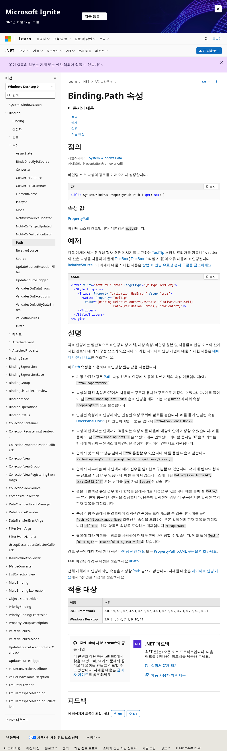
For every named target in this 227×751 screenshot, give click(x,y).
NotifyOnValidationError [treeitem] (34, 234)
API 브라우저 (104, 81)
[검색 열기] (206, 39)
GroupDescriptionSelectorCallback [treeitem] (32, 547)
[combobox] (30, 86)
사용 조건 (149, 748)
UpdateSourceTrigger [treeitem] (32, 280)
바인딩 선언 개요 (131, 551)
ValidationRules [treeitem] (27, 318)
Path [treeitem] (19, 242)
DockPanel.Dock (90, 421)
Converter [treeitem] (23, 169)
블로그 (49, 748)
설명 (74, 128)
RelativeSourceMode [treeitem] (24, 639)
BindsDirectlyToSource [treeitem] (32, 161)
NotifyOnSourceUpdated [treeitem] (34, 218)
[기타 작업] (216, 81)
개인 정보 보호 (84, 748)
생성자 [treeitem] (17, 129)
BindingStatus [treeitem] (19, 415)
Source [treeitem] (21, 258)
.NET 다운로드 (209, 51)
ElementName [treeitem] (26, 194)
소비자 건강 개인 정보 (118, 748)
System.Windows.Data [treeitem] (25, 105)
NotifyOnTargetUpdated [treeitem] (34, 226)
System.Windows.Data (105, 158)
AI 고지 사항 (12, 748)
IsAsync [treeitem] (21, 202)
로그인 (217, 38)
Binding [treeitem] (18, 121)
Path (76, 366)
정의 (74, 117)
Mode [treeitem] (20, 210)
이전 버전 (32, 748)
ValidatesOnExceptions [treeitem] (33, 296)
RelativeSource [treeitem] (27, 250)
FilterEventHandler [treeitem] (23, 536)
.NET (85, 81)
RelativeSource (80, 264)
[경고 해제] (218, 8)
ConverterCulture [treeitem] (29, 178)
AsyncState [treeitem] (24, 153)
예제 (74, 122)
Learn (72, 81)
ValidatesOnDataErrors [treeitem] (33, 288)
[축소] (55, 77)
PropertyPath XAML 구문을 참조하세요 (185, 551)
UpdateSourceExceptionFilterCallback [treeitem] (31, 650)
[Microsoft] (8, 39)
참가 (66, 748)
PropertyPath (79, 218)
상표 (164, 748)
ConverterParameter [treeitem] (31, 186)
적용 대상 (78, 134)
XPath (134, 561)
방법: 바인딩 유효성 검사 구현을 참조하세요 (176, 264)
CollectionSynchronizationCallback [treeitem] (32, 447)
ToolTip (158, 252)
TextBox (121, 258)
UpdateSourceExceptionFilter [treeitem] (35, 269)
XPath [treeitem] (20, 326)
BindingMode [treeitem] (19, 399)
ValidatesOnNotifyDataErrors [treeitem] (35, 307)
